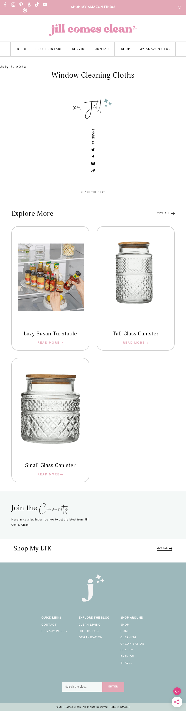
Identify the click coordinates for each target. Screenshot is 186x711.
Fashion (127, 657)
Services (80, 49)
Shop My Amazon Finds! (93, 7)
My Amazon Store (156, 49)
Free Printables (51, 49)
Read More (49, 343)
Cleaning (128, 637)
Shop (126, 49)
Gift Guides (89, 631)
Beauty (126, 650)
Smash (125, 707)
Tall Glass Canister (136, 333)
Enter (113, 687)
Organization (91, 637)
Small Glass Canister (50, 465)
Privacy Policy (55, 631)
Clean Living (90, 625)
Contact (103, 49)
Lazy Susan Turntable (50, 333)
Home (125, 631)
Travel (126, 663)
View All (163, 213)
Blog (22, 49)
